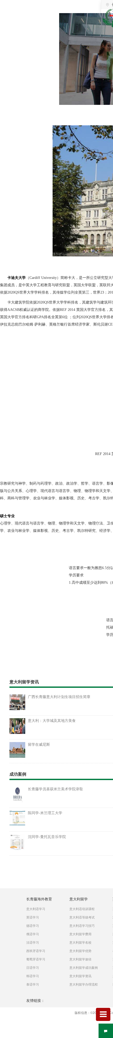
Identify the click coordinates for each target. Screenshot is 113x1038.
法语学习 (32, 942)
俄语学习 (32, 934)
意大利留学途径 (80, 959)
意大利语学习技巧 (82, 926)
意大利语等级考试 (82, 917)
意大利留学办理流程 (83, 984)
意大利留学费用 (80, 934)
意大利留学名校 (80, 942)
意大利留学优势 (80, 951)
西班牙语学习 (35, 951)
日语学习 (32, 968)
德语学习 (32, 926)
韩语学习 (32, 976)
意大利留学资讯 (80, 976)
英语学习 (32, 917)
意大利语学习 (35, 909)
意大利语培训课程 (82, 909)
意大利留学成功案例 (83, 968)
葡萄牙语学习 (35, 959)
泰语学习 (32, 984)
